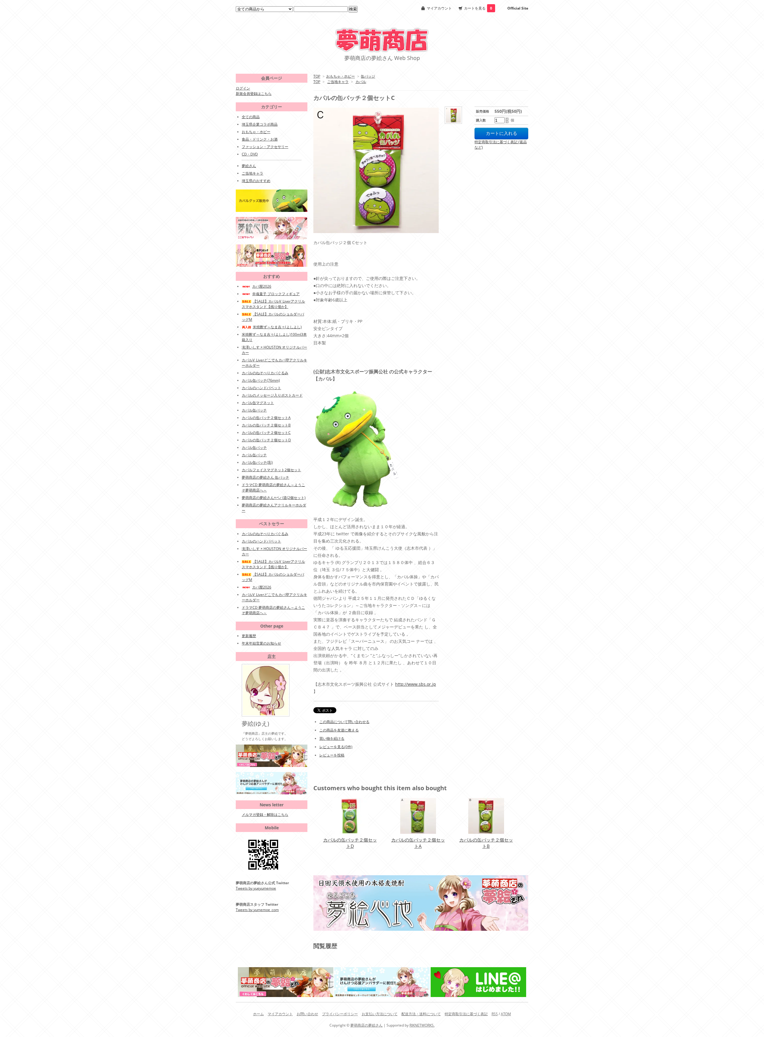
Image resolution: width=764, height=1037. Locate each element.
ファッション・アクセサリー (265, 146)
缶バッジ (368, 76)
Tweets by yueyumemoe (256, 888)
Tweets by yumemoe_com (257, 909)
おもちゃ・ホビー (340, 76)
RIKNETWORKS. (422, 1025)
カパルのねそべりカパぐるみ (265, 372)
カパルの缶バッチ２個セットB (486, 843)
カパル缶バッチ (254, 410)
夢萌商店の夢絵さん (366, 1025)
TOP (316, 76)
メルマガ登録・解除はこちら (265, 814)
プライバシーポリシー (340, 1013)
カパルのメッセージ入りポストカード (272, 395)
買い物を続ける (331, 738)
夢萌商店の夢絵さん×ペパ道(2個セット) (274, 497)
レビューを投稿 (331, 755)
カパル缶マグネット (258, 402)
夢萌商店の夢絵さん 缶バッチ (265, 477)
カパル (360, 81)
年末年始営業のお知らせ (261, 643)
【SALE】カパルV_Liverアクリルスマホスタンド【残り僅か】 (273, 304)
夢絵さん (249, 165)
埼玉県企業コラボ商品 (260, 124)
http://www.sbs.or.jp (415, 684)
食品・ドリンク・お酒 (260, 139)
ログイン (243, 88)
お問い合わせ (307, 1013)
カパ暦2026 (261, 286)
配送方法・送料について (421, 1013)
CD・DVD (250, 154)
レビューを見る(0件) (335, 746)
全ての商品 (251, 116)
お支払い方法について (380, 1013)
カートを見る (478, 8)
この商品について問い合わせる (344, 721)
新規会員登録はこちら (254, 93)
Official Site (517, 8)
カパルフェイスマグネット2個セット (271, 469)
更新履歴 (249, 635)
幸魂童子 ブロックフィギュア (276, 293)
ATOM (506, 1013)
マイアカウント (439, 8)
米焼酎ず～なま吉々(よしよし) (277, 326)
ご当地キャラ (338, 81)
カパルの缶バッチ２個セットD (350, 843)
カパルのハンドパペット (261, 387)
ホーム (258, 1013)
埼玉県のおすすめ (256, 180)
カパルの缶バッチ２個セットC (266, 432)
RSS (495, 1013)
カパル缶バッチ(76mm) (261, 380)
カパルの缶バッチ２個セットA (418, 843)
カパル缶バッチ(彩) (257, 462)
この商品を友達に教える (339, 730)
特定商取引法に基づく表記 (466, 1013)
